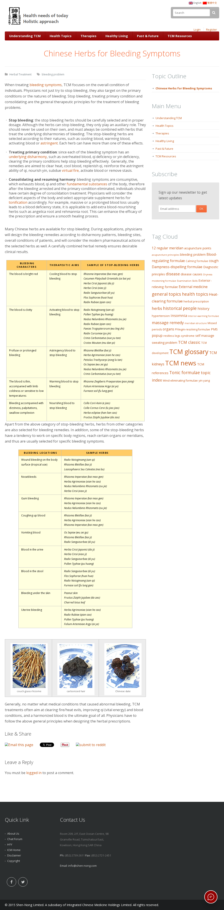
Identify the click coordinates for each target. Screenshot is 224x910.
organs (168, 329)
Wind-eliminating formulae (180, 380)
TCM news (180, 363)
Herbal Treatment (20, 74)
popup (157, 335)
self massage (204, 335)
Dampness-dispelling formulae (177, 266)
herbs (157, 308)
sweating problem (164, 342)
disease (173, 273)
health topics (195, 294)
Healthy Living (116, 36)
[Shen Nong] (39, 24)
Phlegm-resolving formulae (192, 329)
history (203, 308)
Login (197, 29)
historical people (180, 308)
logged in (34, 772)
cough (214, 261)
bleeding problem (53, 74)
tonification (18, 202)
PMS (214, 329)
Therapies (88, 36)
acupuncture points (197, 248)
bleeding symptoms (46, 84)
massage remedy (168, 322)
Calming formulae (197, 261)
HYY (9, 844)
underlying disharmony (28, 156)
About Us (13, 833)
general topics (166, 294)
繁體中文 (212, 2)
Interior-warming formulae (203, 316)
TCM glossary (188, 351)
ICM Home (14, 850)
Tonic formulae (184, 372)
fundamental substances (87, 184)
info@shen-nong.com (82, 866)
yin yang (204, 380)
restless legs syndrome (178, 336)
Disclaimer (14, 855)
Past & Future (148, 36)
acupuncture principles (165, 254)
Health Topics (61, 36)
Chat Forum (14, 839)
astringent (49, 143)
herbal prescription (196, 301)
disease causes (191, 274)
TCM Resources (180, 36)
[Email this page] (19, 744)
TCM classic (189, 342)
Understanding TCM (25, 36)
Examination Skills (187, 280)
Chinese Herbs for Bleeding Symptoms (184, 88)
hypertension (161, 316)
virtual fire (70, 170)
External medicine (193, 286)
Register (211, 29)
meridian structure (196, 323)
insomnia (179, 315)
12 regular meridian (167, 248)
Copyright (13, 861)
